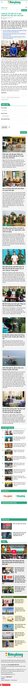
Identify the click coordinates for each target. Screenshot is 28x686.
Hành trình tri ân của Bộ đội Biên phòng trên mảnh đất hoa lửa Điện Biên (20, 589)
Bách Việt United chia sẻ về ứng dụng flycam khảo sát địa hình (20, 626)
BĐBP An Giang (5, 99)
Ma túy (3, 97)
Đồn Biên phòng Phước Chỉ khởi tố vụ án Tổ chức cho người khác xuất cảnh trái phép (14, 230)
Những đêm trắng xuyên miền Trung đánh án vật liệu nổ (19, 465)
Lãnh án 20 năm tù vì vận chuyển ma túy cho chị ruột (12, 15)
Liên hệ (2, 678)
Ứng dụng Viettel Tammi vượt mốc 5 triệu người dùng (19, 601)
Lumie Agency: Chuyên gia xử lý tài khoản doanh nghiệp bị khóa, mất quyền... (20, 618)
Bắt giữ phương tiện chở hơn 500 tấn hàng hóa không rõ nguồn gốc (19, 432)
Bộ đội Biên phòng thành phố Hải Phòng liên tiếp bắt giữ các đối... (19, 458)
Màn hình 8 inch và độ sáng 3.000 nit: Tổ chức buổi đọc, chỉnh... (20, 643)
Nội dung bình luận (5, 119)
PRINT (24, 10)
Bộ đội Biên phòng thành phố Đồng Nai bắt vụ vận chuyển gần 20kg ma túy (14, 336)
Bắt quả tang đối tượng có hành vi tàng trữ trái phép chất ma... (19, 484)
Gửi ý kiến (23, 132)
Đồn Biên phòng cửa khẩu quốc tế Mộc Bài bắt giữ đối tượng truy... (19, 439)
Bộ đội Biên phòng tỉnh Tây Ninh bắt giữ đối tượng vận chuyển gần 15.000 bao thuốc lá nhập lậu (14, 410)
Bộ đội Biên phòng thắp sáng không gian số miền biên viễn (19, 570)
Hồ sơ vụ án (5, 519)
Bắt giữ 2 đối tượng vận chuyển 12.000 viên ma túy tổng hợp (19, 478)
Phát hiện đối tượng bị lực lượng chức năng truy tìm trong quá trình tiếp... (19, 471)
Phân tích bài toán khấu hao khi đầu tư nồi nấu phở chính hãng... (20, 635)
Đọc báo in (5, 491)
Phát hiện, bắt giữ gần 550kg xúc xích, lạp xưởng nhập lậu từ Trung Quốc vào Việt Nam (13, 156)
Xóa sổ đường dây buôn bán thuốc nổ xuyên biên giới (13, 189)
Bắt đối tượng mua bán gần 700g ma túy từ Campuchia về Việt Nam (14, 304)
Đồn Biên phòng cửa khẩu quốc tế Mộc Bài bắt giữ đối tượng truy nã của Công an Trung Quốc (13, 268)
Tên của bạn (4, 107)
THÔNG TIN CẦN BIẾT (8, 597)
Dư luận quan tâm (7, 427)
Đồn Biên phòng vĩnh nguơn (13, 97)
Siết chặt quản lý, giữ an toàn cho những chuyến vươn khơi (13, 368)
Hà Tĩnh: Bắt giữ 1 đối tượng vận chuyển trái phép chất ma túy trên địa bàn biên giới (14, 31)
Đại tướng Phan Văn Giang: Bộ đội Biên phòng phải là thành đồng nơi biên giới (13, 562)
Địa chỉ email (4, 113)
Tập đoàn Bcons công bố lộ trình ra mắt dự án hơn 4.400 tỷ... (20, 610)
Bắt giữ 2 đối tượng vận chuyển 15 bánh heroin (18, 451)
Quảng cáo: (6, 677)
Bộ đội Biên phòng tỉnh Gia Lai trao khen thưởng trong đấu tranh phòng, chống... (19, 445)
